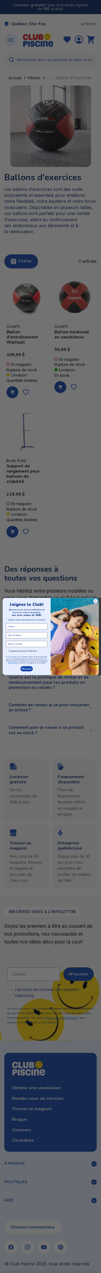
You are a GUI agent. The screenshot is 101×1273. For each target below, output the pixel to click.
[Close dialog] (95, 601)
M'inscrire (27, 668)
